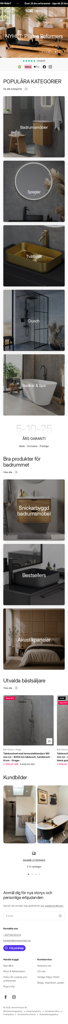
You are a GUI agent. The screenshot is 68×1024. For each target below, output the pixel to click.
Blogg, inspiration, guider (50, 982)
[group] (34, 32)
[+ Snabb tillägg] (49, 741)
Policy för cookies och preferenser (15, 979)
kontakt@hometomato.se (17, 940)
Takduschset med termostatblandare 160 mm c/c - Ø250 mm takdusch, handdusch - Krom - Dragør (27, 757)
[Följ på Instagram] (14, 997)
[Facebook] (44, 66)
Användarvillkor (52, 1011)
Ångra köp (9, 986)
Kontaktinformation (27, 1014)
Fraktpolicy (8, 1014)
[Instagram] (50, 66)
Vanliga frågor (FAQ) (48, 977)
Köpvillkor (8, 965)
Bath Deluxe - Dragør (12, 749)
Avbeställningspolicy (48, 1014)
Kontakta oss (44, 965)
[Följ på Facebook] (5, 997)
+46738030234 (12, 934)
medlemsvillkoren (54, 905)
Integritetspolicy (33, 1011)
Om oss (41, 971)
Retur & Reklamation (14, 971)
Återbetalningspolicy (12, 1011)
